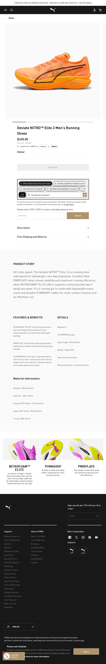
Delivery (7, 544)
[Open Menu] (6, 10)
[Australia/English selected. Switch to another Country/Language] (19, 626)
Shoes (11, 18)
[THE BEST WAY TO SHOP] (72, 551)
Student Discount (11, 592)
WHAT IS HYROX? (38, 536)
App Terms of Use (11, 581)
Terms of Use (9, 577)
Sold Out (53, 167)
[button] (6, 10)
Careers (34, 562)
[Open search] (11, 10)
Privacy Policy (69, 204)
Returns (7, 547)
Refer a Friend (10, 603)
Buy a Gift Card (10, 559)
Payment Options (11, 551)
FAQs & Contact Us (12, 536)
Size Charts (9, 555)
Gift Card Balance (11, 562)
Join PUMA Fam (38, 540)
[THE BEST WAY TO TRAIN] (83, 551)
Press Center (36, 551)
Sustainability (37, 559)
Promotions (9, 588)
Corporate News (38, 547)
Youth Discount (10, 600)
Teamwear (8, 607)
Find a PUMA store (12, 540)
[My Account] (94, 10)
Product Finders (11, 570)
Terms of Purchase (12, 585)
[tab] (19, 122)
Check (78, 215)
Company (35, 544)
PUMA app (8, 566)
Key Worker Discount (13, 596)
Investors (35, 555)
